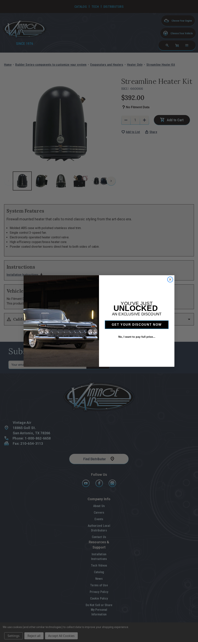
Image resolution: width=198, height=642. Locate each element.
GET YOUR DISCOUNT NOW (137, 324)
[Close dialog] (170, 279)
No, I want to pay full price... (136, 336)
